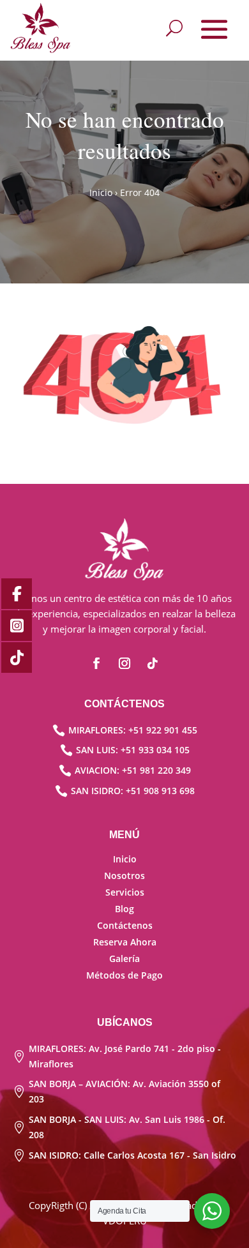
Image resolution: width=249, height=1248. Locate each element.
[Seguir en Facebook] (96, 663)
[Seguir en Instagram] (124, 663)
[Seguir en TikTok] (152, 663)
